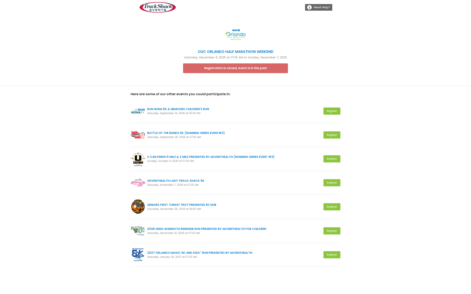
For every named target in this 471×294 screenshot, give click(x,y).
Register (332, 111)
